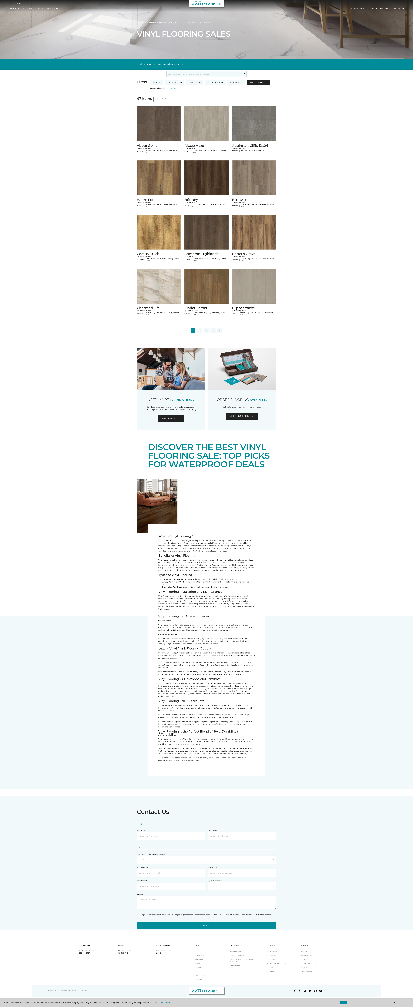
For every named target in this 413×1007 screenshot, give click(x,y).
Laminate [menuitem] (198, 967)
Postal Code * (142, 881)
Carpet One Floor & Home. (64, 991)
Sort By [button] (160, 98)
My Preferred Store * (215, 881)
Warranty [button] (234, 83)
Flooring (152, 22)
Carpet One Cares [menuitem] (308, 959)
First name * (141, 830)
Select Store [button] (16, 3)
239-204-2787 (84, 953)
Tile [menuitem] (196, 971)
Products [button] (14, 8)
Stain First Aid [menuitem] (271, 955)
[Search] (244, 74)
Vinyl (161, 22)
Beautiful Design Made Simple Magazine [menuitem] (242, 960)
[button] (395, 8)
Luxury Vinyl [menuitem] (199, 955)
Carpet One (141, 22)
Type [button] (155, 83)
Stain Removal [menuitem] (271, 951)
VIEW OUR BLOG (168, 419)
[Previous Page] (186, 330)
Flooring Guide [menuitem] (271, 959)
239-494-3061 (161, 953)
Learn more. (165, 1003)
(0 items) (403, 8)
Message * (141, 894)
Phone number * (143, 867)
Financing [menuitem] (198, 979)
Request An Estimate (381, 8)
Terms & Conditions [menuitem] (308, 967)
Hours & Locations (358, 8)
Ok (343, 1003)
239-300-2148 (122, 953)
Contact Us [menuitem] (305, 963)
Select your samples (239, 416)
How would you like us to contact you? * (152, 854)
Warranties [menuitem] (270, 967)
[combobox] (204, 74)
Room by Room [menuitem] (307, 955)
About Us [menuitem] (304, 951)
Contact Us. (178, 64)
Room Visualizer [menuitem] (236, 951)
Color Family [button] (214, 83)
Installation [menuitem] (270, 971)
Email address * (213, 867)
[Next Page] (226, 330)
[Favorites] (399, 8)
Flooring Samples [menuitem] (237, 955)
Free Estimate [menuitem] (200, 975)
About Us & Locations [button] (48, 8)
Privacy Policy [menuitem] (306, 971)
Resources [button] (28, 8)
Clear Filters (173, 88)
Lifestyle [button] (193, 83)
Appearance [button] (173, 83)
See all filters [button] (256, 83)
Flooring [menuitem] (198, 951)
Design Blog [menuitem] (235, 965)
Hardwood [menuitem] (199, 959)
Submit (206, 926)
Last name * (212, 830)
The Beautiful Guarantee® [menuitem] (276, 963)
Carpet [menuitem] (197, 963)
